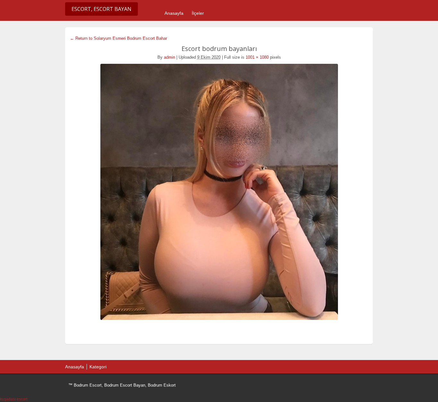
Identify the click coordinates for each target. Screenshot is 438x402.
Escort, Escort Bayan (101, 9)
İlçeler (198, 13)
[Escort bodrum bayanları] (219, 192)
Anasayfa (173, 13)
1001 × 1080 (257, 57)
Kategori (97, 366)
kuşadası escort (13, 399)
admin (169, 57)
